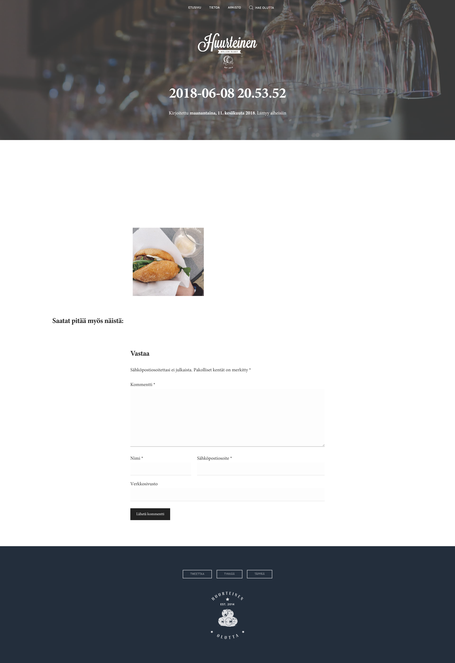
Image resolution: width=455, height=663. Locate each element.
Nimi (136, 458)
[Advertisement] (227, 180)
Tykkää (229, 574)
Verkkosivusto (144, 484)
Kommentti (142, 384)
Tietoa (214, 7)
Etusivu (194, 7)
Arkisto (234, 7)
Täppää (260, 574)
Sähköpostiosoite (214, 458)
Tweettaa (197, 574)
